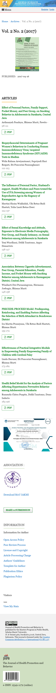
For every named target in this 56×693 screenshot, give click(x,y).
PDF (9, 132)
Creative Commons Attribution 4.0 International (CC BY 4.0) (27, 638)
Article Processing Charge (17, 555)
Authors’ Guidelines (14, 560)
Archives (15, 21)
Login (51, 9)
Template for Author (14, 565)
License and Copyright (16, 550)
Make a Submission (18, 510)
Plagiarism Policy (13, 576)
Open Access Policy (14, 539)
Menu (7, 9)
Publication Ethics (13, 571)
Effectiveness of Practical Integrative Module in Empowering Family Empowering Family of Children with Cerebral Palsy (27, 351)
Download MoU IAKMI (16, 494)
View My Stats (11, 606)
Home (5, 21)
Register (44, 9)
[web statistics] (5, 602)
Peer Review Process (15, 544)
